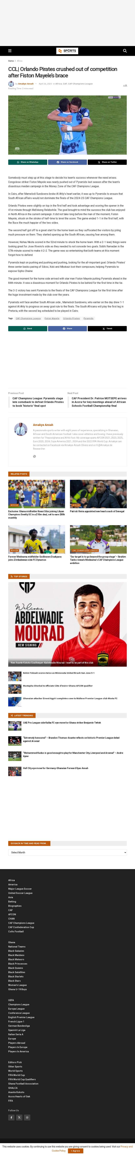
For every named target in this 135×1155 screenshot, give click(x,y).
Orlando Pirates (71, 318)
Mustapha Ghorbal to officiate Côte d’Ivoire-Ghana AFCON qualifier (58, 686)
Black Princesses (17, 963)
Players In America (18, 1051)
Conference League (19, 1013)
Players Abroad (16, 1043)
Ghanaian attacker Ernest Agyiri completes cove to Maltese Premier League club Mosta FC (70, 698)
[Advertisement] (67, 23)
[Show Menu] (9, 51)
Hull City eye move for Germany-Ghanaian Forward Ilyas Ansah (55, 768)
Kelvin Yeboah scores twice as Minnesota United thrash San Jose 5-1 (58, 673)
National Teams (17, 946)
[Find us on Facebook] (11, 1117)
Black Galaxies (16, 951)
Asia (10, 897)
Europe (12, 1038)
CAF (65, 83)
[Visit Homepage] (67, 51)
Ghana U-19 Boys (17, 989)
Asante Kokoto (16, 1092)
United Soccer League (20, 893)
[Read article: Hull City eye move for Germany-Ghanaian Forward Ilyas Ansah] (14, 771)
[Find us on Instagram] (27, 1117)
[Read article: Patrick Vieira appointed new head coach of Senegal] (98, 494)
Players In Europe (17, 1047)
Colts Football (16, 931)
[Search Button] (125, 51)
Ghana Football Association (23, 1083)
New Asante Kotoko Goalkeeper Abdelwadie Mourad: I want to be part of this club (52, 662)
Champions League (18, 1004)
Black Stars (14, 981)
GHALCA (12, 1088)
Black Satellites (16, 972)
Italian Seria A (15, 1034)
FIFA (10, 1100)
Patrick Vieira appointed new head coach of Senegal (97, 511)
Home (11, 61)
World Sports (15, 1071)
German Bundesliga (19, 1026)
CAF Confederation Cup (21, 927)
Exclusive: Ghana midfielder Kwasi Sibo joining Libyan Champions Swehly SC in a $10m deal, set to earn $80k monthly (36, 514)
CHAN (11, 918)
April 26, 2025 (45, 83)
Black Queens (15, 968)
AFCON (12, 914)
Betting (12, 901)
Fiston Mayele (52, 318)
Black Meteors (16, 959)
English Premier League (21, 1017)
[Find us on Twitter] (19, 1117)
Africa (19, 61)
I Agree (75, 1151)
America (12, 884)
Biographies (15, 906)
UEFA (11, 1000)
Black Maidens (16, 955)
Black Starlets (16, 976)
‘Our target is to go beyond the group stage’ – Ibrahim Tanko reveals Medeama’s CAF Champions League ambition (98, 559)
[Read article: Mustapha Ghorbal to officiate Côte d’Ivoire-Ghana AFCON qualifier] (14, 689)
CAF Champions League (80, 83)
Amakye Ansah (26, 83)
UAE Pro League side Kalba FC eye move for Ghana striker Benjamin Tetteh (62, 722)
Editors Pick (15, 1062)
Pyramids (89, 318)
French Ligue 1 (16, 1021)
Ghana (11, 942)
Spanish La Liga (16, 1030)
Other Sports (15, 1066)
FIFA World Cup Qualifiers (22, 1079)
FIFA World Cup (16, 1075)
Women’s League (17, 985)
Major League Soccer (20, 888)
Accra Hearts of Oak (19, 1096)
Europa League (16, 1008)
